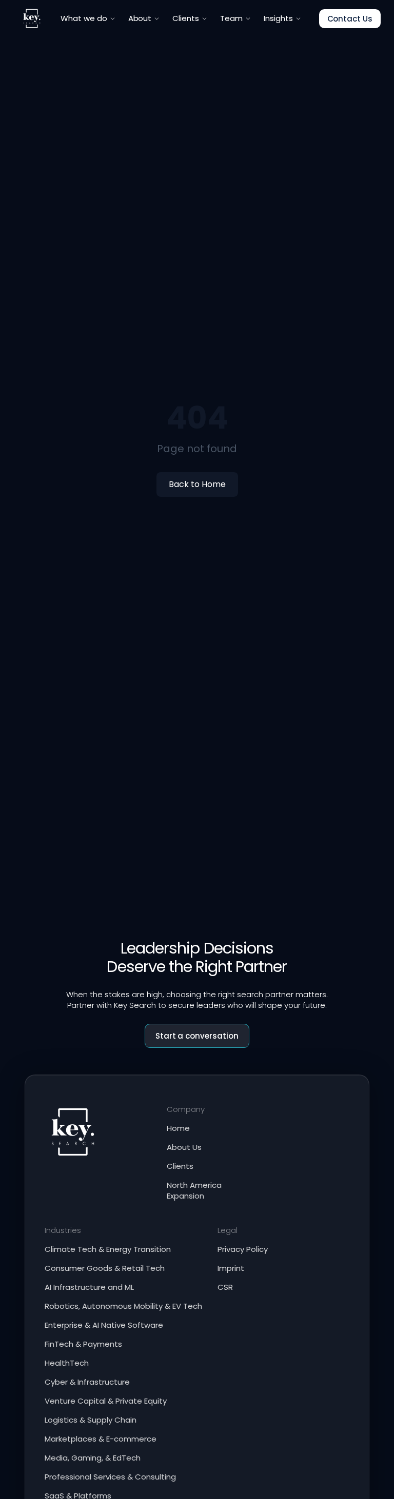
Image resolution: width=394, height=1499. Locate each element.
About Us (184, 1147)
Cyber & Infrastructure (87, 1381)
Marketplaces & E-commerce (100, 1438)
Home (178, 1128)
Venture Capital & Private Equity (106, 1400)
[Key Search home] (32, 18)
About (140, 18)
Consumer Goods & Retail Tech (105, 1268)
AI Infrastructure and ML (89, 1287)
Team (231, 18)
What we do (84, 18)
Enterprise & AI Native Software (104, 1325)
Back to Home (197, 484)
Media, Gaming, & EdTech (93, 1457)
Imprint (231, 1268)
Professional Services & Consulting (110, 1476)
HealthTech (67, 1363)
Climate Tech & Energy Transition (108, 1249)
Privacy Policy (243, 1249)
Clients (185, 18)
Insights (278, 18)
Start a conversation (197, 1035)
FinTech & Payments (83, 1344)
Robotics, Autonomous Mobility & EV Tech (123, 1306)
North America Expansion (194, 1190)
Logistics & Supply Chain (90, 1419)
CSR (225, 1287)
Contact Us (350, 18)
